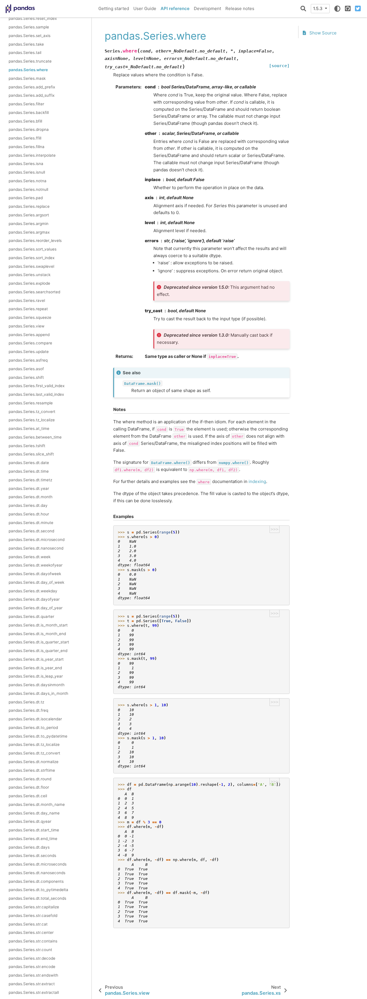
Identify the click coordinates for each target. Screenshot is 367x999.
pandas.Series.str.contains (33, 941)
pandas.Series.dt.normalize (33, 761)
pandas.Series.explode (29, 283)
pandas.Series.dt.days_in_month (38, 693)
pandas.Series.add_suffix (31, 95)
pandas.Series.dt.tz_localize (34, 744)
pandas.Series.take (26, 44)
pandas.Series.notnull (28, 189)
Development (207, 8)
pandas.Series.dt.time (29, 471)
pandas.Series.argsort (29, 215)
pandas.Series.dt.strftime (32, 770)
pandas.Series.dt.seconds (32, 855)
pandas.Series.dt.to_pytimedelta (38, 890)
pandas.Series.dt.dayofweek (35, 573)
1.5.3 (318, 8)
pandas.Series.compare (30, 343)
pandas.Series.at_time (29, 428)
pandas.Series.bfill (25, 121)
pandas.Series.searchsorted (34, 292)
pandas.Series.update (29, 351)
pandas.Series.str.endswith (33, 975)
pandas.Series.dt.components (36, 881)
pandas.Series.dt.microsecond (37, 539)
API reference (175, 8)
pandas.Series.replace (29, 206)
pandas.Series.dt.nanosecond (36, 548)
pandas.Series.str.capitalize (34, 907)
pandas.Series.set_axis (29, 35)
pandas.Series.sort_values (32, 249)
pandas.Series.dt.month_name (37, 804)
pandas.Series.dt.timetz (30, 480)
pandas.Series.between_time (35, 437)
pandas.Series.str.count (30, 949)
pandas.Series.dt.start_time (34, 830)
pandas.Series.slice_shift (31, 454)
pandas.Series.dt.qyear (30, 821)
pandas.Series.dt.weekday (33, 591)
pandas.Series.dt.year (29, 488)
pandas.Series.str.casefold (33, 915)
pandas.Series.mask (27, 78)
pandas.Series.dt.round (30, 779)
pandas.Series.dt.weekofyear (36, 565)
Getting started (113, 8)
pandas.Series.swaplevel (31, 266)
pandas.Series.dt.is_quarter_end (38, 650)
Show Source (322, 33)
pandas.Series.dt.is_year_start (36, 659)
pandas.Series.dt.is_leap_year (36, 676)
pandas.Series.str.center (31, 932)
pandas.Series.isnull (27, 172)
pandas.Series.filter (26, 104)
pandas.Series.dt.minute (31, 522)
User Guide (144, 8)
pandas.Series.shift (26, 377)
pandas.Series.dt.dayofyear (34, 599)
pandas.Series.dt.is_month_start (38, 625)
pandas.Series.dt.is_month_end (37, 633)
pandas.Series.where (28, 69)
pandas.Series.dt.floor (29, 787)
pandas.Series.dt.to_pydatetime (38, 736)
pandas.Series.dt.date (29, 462)
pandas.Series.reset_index (33, 18)
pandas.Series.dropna (29, 129)
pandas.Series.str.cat (28, 924)
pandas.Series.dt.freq (28, 710)
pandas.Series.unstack (29, 274)
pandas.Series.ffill (25, 138)
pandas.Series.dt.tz (26, 702)
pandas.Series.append (29, 334)
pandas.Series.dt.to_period (33, 727)
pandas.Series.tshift (27, 445)
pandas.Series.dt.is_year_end (35, 668)
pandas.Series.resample (31, 403)
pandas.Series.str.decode (32, 958)
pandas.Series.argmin (28, 223)
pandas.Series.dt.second (31, 531)
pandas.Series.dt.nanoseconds (37, 872)
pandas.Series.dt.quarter (31, 616)
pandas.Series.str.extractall (34, 992)
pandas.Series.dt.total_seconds (37, 898)
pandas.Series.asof (26, 368)
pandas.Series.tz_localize (32, 420)
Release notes (239, 8)
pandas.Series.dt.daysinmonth (37, 684)
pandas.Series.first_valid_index (37, 385)
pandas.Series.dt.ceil (28, 796)
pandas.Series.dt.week (29, 556)
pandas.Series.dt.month (30, 496)
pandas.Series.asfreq (28, 360)
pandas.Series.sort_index (31, 257)
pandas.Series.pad (26, 198)
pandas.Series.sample (29, 27)
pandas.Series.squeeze (30, 317)
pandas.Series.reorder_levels (35, 240)
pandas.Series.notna (27, 181)
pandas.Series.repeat (28, 309)
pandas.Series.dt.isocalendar (35, 719)
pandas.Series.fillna (26, 146)
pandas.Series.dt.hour (29, 514)
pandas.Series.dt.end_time (33, 838)
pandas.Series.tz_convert (32, 411)
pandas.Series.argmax (29, 232)
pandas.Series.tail (25, 53)
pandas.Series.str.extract (32, 983)
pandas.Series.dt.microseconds (38, 864)
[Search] (303, 8)
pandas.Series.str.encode (32, 966)
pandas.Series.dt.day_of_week (36, 582)
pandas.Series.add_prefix (32, 87)
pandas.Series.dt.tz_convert (34, 753)
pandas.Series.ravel (27, 300)
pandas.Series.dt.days (29, 847)
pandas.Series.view (26, 326)
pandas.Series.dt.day (28, 505)
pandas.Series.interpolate (32, 155)
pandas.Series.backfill (29, 112)
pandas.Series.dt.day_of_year (36, 608)
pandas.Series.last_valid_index (36, 394)
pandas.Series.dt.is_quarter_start (39, 642)
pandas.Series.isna (26, 163)
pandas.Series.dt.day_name (34, 813)
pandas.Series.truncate (30, 61)
